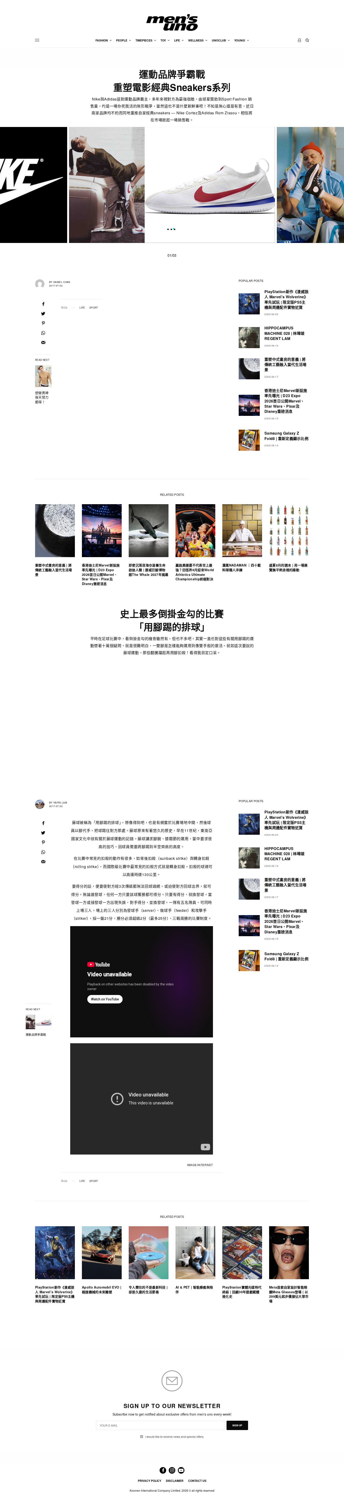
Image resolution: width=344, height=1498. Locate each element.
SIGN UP (237, 1425)
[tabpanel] (172, 185)
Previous (51, 185)
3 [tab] (180, 229)
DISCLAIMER (174, 1481)
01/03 (172, 255)
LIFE (82, 307)
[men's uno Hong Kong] (172, 22)
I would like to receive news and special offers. (174, 1436)
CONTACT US (197, 1481)
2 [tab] (176, 229)
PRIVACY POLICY (149, 1481)
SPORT (93, 307)
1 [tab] (173, 229)
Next (293, 185)
